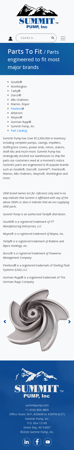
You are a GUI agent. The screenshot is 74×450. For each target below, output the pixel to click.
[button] (4, 321)
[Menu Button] (62, 38)
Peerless (16, 108)
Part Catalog (19, 130)
